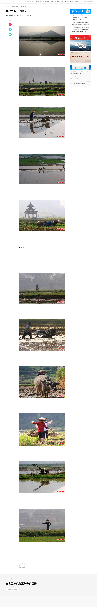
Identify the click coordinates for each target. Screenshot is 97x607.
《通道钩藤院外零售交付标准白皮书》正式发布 (81, 29)
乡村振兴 (52, 1)
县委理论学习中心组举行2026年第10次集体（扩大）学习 (81, 15)
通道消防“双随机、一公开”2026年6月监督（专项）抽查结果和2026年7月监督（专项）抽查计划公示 (81, 81)
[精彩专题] (80, 37)
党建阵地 (47, 1)
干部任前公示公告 (74, 76)
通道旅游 (27, 1)
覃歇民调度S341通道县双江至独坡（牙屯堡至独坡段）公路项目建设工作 (81, 17)
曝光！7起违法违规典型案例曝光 (78, 83)
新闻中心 (22, 1)
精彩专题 (72, 1)
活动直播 (42, 1)
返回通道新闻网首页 (12, 589)
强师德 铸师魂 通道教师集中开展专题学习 (81, 22)
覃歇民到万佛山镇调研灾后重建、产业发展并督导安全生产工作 (81, 27)
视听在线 (37, 1)
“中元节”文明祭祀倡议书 (76, 73)
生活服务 (57, 1)
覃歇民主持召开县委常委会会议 (78, 31)
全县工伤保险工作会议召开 (21, 583)
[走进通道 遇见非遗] (80, 57)
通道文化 (32, 1)
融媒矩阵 (77, 1)
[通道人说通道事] (80, 45)
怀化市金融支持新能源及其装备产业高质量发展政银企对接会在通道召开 (81, 24)
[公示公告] (80, 67)
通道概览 (18, 1)
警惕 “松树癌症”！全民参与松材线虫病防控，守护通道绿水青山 (81, 71)
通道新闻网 (12, 6)
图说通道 (62, 1)
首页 (14, 1)
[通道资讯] (80, 11)
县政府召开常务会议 (76, 19)
